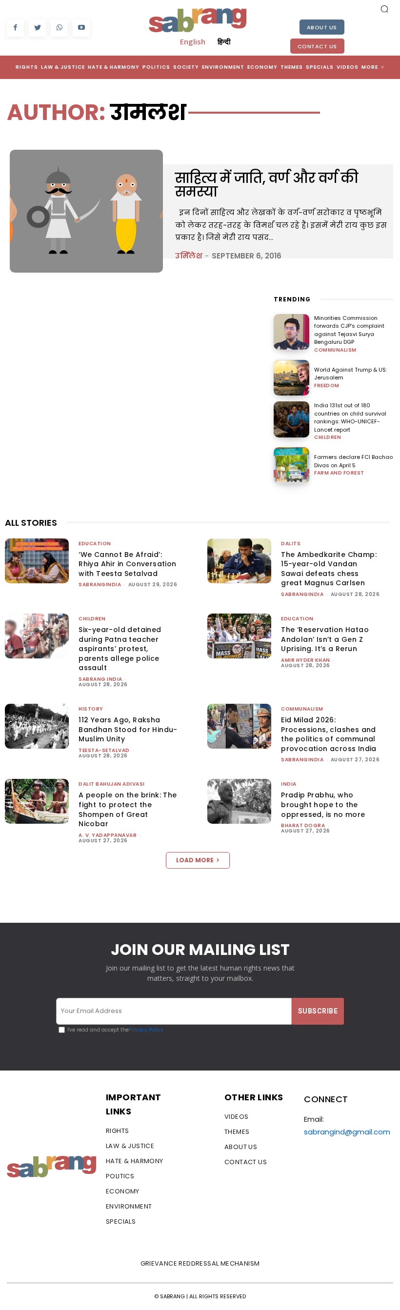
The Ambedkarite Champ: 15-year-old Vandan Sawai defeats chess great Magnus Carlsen (329, 569)
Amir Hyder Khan (305, 660)
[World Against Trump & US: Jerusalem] (292, 378)
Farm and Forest (339, 473)
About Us (322, 27)
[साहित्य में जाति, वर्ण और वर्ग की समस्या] (86, 211)
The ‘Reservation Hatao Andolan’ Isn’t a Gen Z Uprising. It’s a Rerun (325, 639)
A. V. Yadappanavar (108, 835)
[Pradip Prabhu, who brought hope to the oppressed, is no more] (239, 801)
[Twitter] (37, 28)
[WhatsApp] (59, 28)
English (192, 41)
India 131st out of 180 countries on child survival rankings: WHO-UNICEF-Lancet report (350, 417)
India (289, 784)
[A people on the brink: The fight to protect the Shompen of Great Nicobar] (37, 801)
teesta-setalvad (104, 750)
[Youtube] (81, 28)
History (91, 709)
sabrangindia (100, 584)
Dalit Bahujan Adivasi (112, 784)
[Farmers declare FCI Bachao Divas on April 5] (292, 465)
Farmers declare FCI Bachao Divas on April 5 (353, 461)
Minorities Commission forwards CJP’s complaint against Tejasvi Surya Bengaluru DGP (349, 330)
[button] (384, 9)
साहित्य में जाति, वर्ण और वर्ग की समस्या (266, 185)
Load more (195, 860)
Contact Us (317, 46)
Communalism (335, 350)
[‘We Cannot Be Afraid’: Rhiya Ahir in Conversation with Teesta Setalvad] (37, 560)
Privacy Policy (146, 1029)
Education (95, 543)
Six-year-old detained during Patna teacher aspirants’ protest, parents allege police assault (120, 649)
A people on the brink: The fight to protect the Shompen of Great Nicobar (128, 809)
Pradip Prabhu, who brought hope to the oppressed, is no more (323, 804)
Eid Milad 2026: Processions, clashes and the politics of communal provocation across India (329, 734)
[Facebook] (15, 28)
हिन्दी (224, 41)
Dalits (290, 543)
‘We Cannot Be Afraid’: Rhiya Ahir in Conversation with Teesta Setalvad (127, 564)
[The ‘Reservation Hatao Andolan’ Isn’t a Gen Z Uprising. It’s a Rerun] (239, 636)
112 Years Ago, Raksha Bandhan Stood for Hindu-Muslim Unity (128, 729)
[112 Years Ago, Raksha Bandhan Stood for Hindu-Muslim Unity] (37, 726)
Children (327, 437)
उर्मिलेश (188, 256)
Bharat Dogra (303, 825)
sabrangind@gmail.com (347, 1132)
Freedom (327, 385)
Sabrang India (100, 679)
